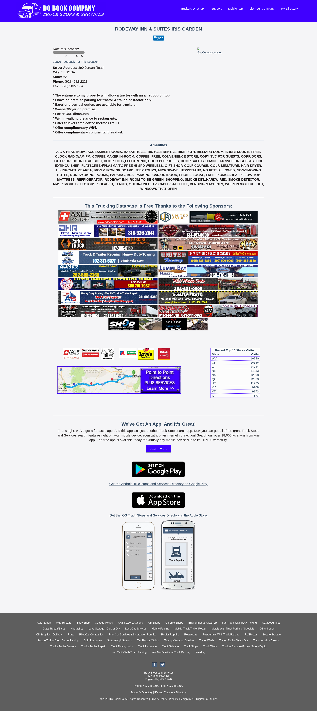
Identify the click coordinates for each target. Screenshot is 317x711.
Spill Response (93, 640)
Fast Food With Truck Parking (239, 622)
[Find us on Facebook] (154, 666)
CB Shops (154, 622)
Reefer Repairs (170, 634)
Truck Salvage (170, 646)
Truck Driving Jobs (122, 646)
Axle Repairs (63, 622)
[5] (82, 52)
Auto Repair (44, 622)
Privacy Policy (158, 699)
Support (216, 8)
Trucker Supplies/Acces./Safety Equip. (244, 646)
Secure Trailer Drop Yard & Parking (58, 640)
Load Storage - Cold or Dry (104, 628)
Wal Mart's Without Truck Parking (171, 652)
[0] (55, 52)
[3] (71, 52)
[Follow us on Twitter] (162, 666)
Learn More (158, 449)
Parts (71, 634)
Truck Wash (210, 646)
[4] (76, 52)
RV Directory (289, 8)
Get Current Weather (209, 52)
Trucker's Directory (141, 692)
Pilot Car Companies (91, 634)
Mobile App (235, 8)
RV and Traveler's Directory (170, 692)
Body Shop (83, 622)
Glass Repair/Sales (54, 628)
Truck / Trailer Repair (93, 646)
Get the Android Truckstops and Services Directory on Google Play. (158, 484)
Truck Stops (191, 646)
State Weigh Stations (119, 640)
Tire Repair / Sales (148, 640)
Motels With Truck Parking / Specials (232, 628)
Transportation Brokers (266, 640)
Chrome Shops (174, 622)
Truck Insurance (147, 646)
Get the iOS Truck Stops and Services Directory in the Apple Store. (158, 515)
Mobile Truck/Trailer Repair (190, 628)
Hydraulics (77, 628)
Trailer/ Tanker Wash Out (233, 640)
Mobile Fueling (160, 628)
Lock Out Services (135, 628)
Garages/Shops (271, 622)
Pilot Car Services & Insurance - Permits (132, 634)
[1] (60, 52)
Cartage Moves (104, 622)
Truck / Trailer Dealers (63, 646)
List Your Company (261, 8)
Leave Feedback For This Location (76, 61)
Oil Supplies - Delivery (49, 634)
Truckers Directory (192, 8)
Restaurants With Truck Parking (220, 634)
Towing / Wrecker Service (179, 640)
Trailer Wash (206, 640)
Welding (200, 652)
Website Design (178, 699)
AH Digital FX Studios (204, 699)
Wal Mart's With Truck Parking (129, 652)
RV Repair (251, 634)
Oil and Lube (267, 628)
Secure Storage (271, 634)
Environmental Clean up (202, 622)
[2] (66, 52)
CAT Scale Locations (130, 622)
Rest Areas (190, 634)
